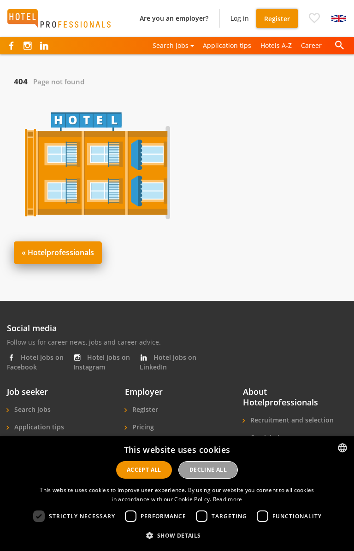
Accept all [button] (144, 470)
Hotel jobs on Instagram (101, 362)
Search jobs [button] (171, 45)
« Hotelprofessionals (58, 252)
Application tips (227, 45)
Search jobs (31, 409)
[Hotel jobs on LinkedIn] (44, 45)
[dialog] (177, 493)
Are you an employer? (174, 18)
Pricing (142, 426)
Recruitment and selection (291, 420)
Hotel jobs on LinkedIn (168, 362)
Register (277, 18)
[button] (314, 18)
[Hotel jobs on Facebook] (11, 45)
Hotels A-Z (276, 45)
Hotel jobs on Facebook (35, 362)
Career (311, 45)
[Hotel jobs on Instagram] (27, 45)
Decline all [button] (208, 470)
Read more (227, 499)
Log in (239, 18)
